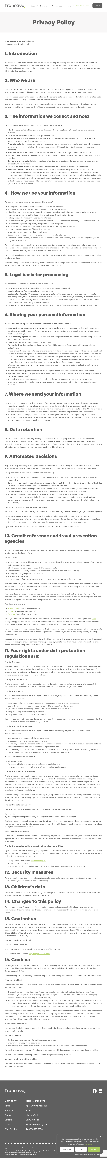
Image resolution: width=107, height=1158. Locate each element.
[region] (80, 1144)
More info (88, 1144)
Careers (8, 1120)
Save (33, 6)
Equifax (11, 611)
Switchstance (31, 1154)
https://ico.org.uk (38, 860)
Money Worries (33, 1115)
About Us (9, 1110)
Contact (8, 1115)
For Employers (83, 6)
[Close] (100, 1136)
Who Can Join (11, 1129)
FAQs (28, 1110)
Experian (11, 614)
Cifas (94, 618)
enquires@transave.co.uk (39, 953)
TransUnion (13, 608)
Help (69, 6)
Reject (81, 1149)
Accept (93, 1149)
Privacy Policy (79, 1154)
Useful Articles (32, 1120)
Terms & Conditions (90, 1154)
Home (7, 1106)
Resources (57, 6)
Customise (67, 1149)
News (7, 1124)
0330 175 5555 (35, 1129)
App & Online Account (36, 1106)
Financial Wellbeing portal (37, 1124)
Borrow (43, 6)
